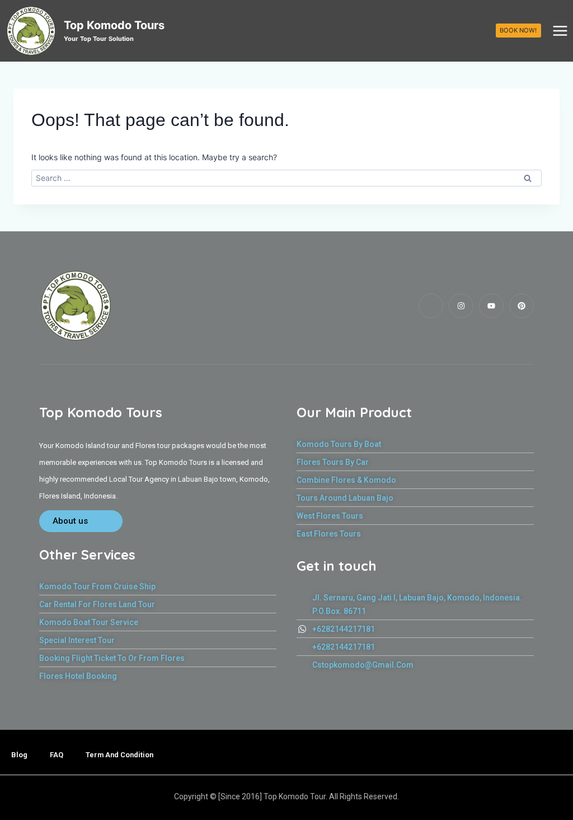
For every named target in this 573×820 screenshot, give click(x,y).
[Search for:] (286, 178)
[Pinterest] (521, 305)
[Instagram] (461, 305)
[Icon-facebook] (431, 305)
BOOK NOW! (518, 30)
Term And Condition (119, 755)
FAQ (56, 755)
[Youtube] (491, 305)
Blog (19, 755)
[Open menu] (560, 30)
